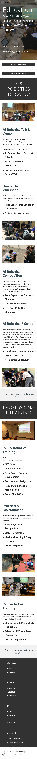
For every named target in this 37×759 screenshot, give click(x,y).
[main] (18, 19)
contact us (21, 394)
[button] (2, 3)
